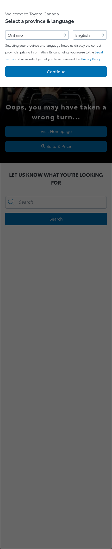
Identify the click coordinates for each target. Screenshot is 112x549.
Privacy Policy (90, 59)
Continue (56, 71)
